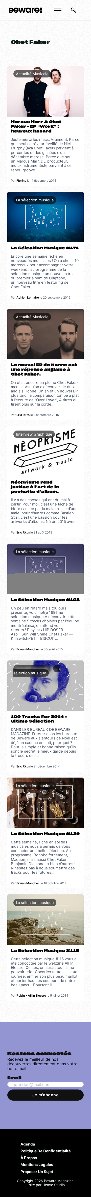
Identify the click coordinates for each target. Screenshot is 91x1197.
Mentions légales (36, 1164)
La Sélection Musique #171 (45, 248)
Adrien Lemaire (27, 297)
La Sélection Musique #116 (45, 951)
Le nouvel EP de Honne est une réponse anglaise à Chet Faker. (44, 369)
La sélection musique (35, 200)
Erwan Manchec (28, 649)
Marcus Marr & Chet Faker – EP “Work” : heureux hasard (36, 126)
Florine (21, 180)
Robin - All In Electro (31, 995)
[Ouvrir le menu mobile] (57, 9)
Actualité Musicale (32, 73)
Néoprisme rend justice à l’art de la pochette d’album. (35, 487)
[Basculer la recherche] (74, 10)
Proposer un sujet (36, 1171)
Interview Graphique (34, 434)
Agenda (27, 1144)
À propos (28, 1157)
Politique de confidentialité (45, 1151)
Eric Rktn (23, 415)
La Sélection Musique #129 (45, 834)
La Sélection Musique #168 (45, 600)
